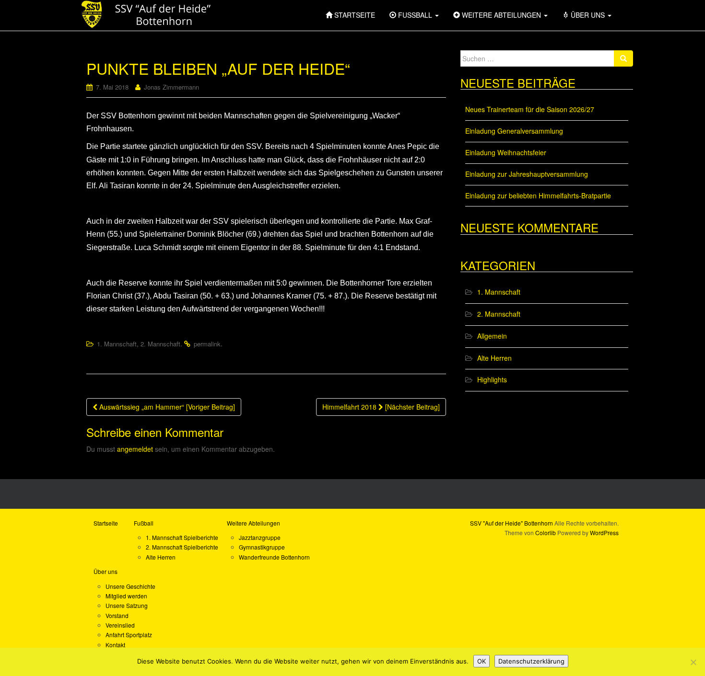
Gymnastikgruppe (262, 547)
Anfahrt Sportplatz (129, 634)
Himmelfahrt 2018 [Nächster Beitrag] (381, 407)
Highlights (492, 379)
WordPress (604, 532)
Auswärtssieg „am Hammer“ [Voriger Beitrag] (166, 407)
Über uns (106, 571)
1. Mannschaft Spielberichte (182, 537)
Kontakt (115, 645)
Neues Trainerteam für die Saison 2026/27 (529, 109)
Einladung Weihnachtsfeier (505, 152)
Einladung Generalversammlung (514, 131)
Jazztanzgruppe (260, 537)
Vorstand (117, 615)
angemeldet (135, 449)
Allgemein (492, 336)
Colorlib (545, 532)
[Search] (623, 58)
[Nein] (693, 662)
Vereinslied (120, 625)
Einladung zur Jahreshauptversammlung (526, 174)
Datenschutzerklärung (531, 661)
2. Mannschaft (160, 343)
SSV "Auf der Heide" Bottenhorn (511, 523)
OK (481, 661)
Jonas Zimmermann (171, 87)
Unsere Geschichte (130, 586)
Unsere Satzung (127, 605)
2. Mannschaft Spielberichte (182, 547)
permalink (207, 343)
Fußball (143, 523)
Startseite (106, 523)
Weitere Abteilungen (253, 523)
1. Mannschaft (117, 343)
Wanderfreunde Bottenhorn (274, 557)
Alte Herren (494, 358)
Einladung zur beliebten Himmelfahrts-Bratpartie (538, 195)
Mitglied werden (126, 596)
